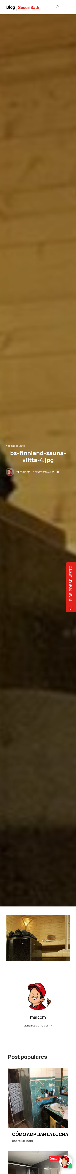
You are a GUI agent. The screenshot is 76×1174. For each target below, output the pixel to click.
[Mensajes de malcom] (10, 471)
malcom (25, 472)
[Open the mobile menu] (65, 7)
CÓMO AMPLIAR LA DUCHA (40, 1134)
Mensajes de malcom (36, 1025)
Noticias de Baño (15, 445)
